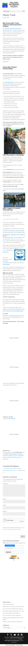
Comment (5, 483)
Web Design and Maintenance (12, 640)
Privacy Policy (19, 645)
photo (8, 165)
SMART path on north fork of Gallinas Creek (13, 606)
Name (5, 499)
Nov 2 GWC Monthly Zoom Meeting (11, 613)
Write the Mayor (16, 317)
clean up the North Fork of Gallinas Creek (14, 232)
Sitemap (20, 639)
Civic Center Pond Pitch (8, 604)
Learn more (6, 61)
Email (4, 505)
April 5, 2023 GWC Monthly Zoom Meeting (13, 608)
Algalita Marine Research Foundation (14, 454)
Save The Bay (18, 73)
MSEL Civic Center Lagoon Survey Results (12, 621)
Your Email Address (9, 548)
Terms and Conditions (10, 645)
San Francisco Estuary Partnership (11, 28)
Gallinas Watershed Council (17, 637)
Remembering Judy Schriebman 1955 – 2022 (13, 611)
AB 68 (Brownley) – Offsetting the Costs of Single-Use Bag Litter (14, 235)
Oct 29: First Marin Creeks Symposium (12, 615)
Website (5, 511)
